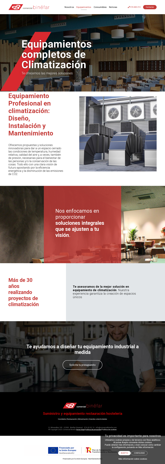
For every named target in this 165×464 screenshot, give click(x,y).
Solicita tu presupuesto (82, 364)
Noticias (113, 7)
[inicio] (30, 7)
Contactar (150, 7)
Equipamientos (83, 7)
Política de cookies (109, 429)
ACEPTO (124, 453)
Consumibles (100, 7)
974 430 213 (135, 7)
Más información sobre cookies (132, 459)
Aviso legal (80, 429)
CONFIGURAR (139, 453)
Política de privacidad (93, 429)
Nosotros (69, 7)
